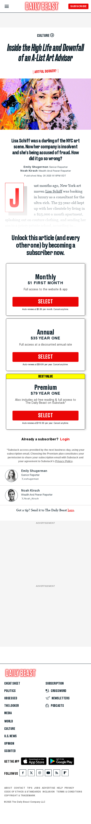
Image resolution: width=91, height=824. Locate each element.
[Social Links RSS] (56, 773)
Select (45, 302)
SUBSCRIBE (78, 6)
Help (60, 788)
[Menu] (10, 6)
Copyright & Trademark (19, 795)
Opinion (9, 743)
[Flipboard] (65, 773)
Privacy (69, 788)
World (8, 721)
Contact (19, 788)
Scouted (10, 751)
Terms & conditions (69, 791)
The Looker (11, 705)
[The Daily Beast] (42, 6)
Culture (9, 728)
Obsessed (10, 698)
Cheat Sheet (12, 683)
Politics (10, 691)
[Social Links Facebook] (22, 773)
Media (8, 713)
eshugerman (31, 479)
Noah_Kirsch (31, 499)
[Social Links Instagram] (39, 773)
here (71, 510)
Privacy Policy (63, 461)
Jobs (37, 788)
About (8, 788)
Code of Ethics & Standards (22, 791)
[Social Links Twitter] (31, 773)
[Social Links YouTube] (48, 773)
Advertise (48, 788)
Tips (29, 788)
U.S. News (10, 736)
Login (65, 439)
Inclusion (49, 791)
